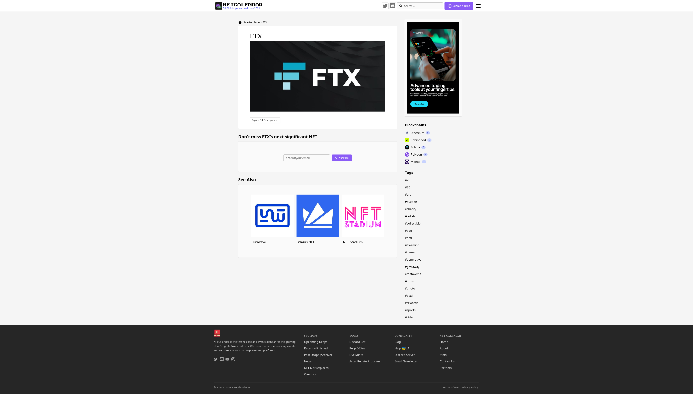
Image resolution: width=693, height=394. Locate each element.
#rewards (411, 303)
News (308, 361)
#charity (410, 209)
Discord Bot (357, 342)
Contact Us (447, 361)
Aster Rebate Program (364, 361)
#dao (408, 231)
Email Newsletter (406, 361)
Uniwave (259, 242)
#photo (410, 288)
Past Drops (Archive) (318, 355)
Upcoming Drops (316, 342)
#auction (411, 202)
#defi (408, 238)
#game (410, 252)
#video (409, 317)
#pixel (409, 296)
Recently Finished (316, 348)
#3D (408, 187)
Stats (443, 355)
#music (410, 281)
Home (444, 342)
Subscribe (342, 158)
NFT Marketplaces (316, 368)
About (444, 348)
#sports (410, 310)
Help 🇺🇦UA (402, 348)
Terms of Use (451, 387)
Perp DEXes (357, 348)
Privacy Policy (470, 387)
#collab (410, 216)
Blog (398, 342)
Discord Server (405, 355)
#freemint (412, 245)
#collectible (412, 223)
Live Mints (356, 355)
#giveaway (412, 267)
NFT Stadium (353, 242)
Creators (310, 374)
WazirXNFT (306, 242)
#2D (408, 180)
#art (408, 195)
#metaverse (413, 274)
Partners (446, 368)
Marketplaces (252, 22)
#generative (413, 260)
